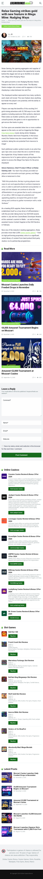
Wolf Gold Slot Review (17, 694)
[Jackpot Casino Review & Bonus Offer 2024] (4, 499)
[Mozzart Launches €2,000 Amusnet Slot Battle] (7, 823)
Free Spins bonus (8, 133)
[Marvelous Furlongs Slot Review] (4, 664)
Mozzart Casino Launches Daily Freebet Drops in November (18, 286)
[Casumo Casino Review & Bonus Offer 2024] (4, 478)
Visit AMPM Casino (16, 564)
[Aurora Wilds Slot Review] (4, 716)
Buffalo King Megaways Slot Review (22, 677)
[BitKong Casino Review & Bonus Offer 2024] (4, 574)
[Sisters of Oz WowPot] (4, 733)
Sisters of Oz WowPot (17, 729)
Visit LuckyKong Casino (17, 605)
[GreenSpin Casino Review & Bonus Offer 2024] (4, 540)
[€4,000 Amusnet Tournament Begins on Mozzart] (21, 310)
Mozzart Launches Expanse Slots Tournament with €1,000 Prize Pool (27, 828)
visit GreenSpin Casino (17, 548)
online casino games (28, 233)
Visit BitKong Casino (16, 583)
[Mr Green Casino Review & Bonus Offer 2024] (4, 615)
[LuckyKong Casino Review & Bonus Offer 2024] (4, 593)
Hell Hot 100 (13, 632)
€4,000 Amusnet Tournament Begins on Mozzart (25, 788)
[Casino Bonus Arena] (21, 3)
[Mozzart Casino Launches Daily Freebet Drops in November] (21, 267)
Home (3, 20)
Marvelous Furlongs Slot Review (21, 661)
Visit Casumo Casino (16, 489)
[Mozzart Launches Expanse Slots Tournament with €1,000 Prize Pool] (7, 836)
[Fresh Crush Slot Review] (4, 646)
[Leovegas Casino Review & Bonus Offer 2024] (4, 523)
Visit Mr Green (14, 618)
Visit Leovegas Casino (17, 530)
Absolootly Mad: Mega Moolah (20, 747)
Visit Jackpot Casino (16, 512)
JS (12, 34)
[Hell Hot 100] (4, 636)
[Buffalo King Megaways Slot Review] (4, 681)
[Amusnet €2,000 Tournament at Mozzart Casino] (21, 353)
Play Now (13, 636)
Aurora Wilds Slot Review (18, 712)
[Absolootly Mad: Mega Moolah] (4, 751)
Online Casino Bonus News (11, 26)
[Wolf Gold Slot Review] (4, 698)
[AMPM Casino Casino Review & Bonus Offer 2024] (4, 558)
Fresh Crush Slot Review (18, 642)
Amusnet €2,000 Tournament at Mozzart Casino (18, 372)
